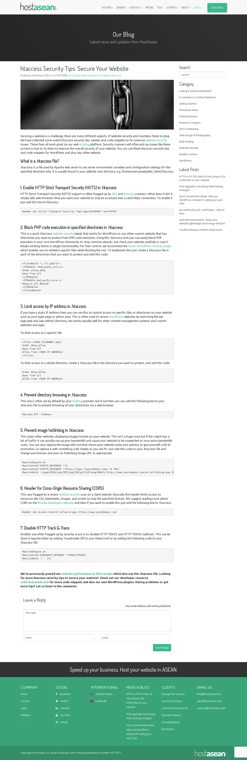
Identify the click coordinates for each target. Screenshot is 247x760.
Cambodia (101, 701)
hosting (84, 144)
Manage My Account (173, 694)
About (184, 7)
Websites (134, 7)
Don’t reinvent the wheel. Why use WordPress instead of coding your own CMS (201, 200)
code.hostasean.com (34, 582)
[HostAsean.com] (38, 4)
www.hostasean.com (62, 752)
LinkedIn (65, 708)
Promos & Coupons (190, 122)
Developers (168, 729)
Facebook (65, 694)
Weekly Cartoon (188, 154)
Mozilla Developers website (55, 502)
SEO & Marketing (188, 129)
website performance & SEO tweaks (87, 573)
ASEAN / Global (103, 694)
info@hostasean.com (209, 694)
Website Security (112, 75)
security (129, 193)
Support (171, 7)
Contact (24, 701)
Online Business (188, 116)
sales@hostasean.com (209, 701)
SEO (159, 7)
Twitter (64, 701)
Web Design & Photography (194, 135)
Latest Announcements (174, 708)
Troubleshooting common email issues (200, 229)
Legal (23, 708)
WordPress (116, 316)
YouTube (65, 715)
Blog (196, 7)
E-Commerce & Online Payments (197, 97)
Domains (121, 7)
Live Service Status (171, 701)
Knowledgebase (170, 722)
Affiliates (25, 715)
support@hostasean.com (211, 708)
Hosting (106, 7)
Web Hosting (186, 141)
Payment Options (171, 715)
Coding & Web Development (86, 75)
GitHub (64, 722)
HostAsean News (188, 110)
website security (156, 140)
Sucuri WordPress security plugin (149, 246)
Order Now (217, 7)
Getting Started (187, 103)
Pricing (149, 7)
